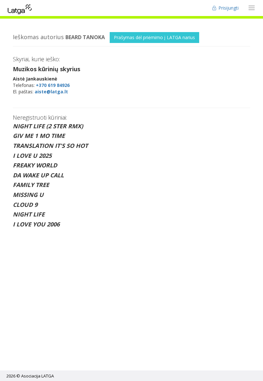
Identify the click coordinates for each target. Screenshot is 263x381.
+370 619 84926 (53, 85)
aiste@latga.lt (51, 92)
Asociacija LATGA (37, 376)
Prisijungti (228, 8)
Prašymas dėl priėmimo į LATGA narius (154, 37)
